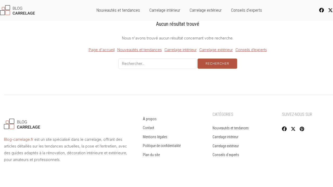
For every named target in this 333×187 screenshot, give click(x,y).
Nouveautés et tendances (118, 10)
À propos (150, 119)
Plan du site (151, 155)
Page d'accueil (102, 50)
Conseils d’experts (246, 10)
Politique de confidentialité (162, 146)
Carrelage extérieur (206, 10)
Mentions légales (155, 137)
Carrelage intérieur (164, 10)
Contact (148, 128)
